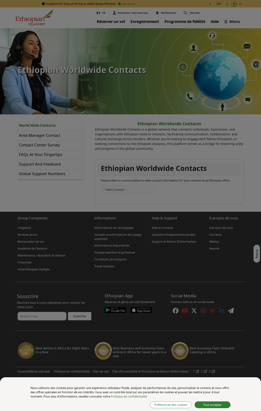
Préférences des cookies (170, 405)
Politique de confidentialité (129, 396)
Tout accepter (212, 405)
